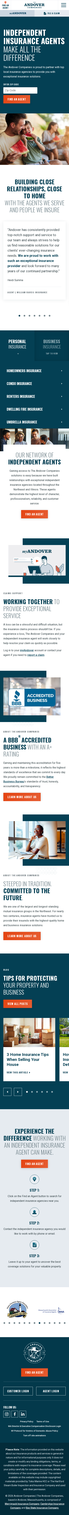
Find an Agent (17, 99)
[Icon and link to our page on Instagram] (6, 1414)
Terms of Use (43, 1421)
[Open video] (37, 561)
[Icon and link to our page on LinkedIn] (22, 1414)
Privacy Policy (26, 1421)
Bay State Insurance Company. (42, 1508)
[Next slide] (18, 1092)
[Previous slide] (7, 1092)
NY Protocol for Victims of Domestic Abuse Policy (34, 1431)
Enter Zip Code (11, 84)
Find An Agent (5, 6)
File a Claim (54, 13)
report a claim (35, 655)
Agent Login (51, 1391)
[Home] (34, 5)
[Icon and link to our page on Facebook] (14, 1414)
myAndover (27, 650)
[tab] (17, 345)
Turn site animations (34, 1435)
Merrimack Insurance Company (22, 1504)
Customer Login (18, 1391)
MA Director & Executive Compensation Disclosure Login (34, 1426)
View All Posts (18, 1004)
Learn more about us (22, 797)
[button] (19, 316)
